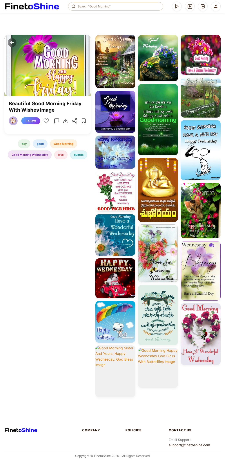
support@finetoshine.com (189, 445)
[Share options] (130, 40)
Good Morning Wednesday (30, 154)
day (24, 143)
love (61, 154)
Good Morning (63, 143)
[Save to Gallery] (130, 48)
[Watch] (190, 6)
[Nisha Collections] (14, 120)
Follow (31, 121)
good (40, 143)
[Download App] (177, 6)
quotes (78, 154)
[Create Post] (203, 6)
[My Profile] (216, 6)
